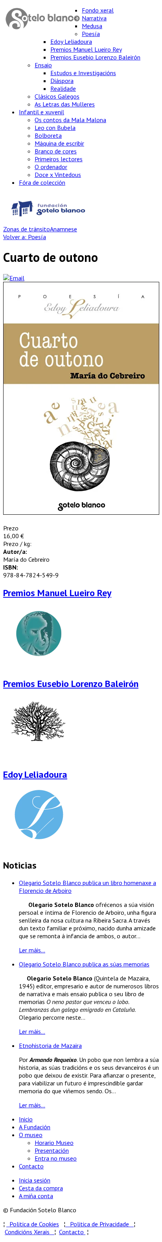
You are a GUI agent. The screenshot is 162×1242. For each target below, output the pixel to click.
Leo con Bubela (55, 128)
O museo (30, 1135)
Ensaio (43, 65)
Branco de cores (56, 151)
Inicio (26, 1119)
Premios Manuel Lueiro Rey (86, 49)
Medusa (92, 26)
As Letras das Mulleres (65, 104)
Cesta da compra (41, 1188)
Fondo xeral (98, 10)
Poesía (91, 34)
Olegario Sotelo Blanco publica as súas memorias (84, 964)
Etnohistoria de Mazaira (50, 1045)
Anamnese (63, 229)
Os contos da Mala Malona (70, 120)
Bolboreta (48, 135)
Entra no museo (56, 1158)
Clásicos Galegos (57, 96)
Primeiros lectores (59, 159)
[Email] (13, 278)
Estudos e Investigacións (83, 73)
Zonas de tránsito (26, 229)
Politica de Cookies (32, 1224)
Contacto (31, 1166)
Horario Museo (54, 1142)
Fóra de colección (42, 182)
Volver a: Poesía (24, 237)
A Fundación (34, 1127)
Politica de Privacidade (102, 1224)
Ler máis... (32, 950)
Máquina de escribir (59, 143)
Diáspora (62, 81)
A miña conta (36, 1196)
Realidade (63, 88)
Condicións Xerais (27, 1232)
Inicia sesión (34, 1180)
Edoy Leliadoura (71, 41)
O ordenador (51, 167)
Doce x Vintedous (58, 174)
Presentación (52, 1150)
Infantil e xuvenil (41, 112)
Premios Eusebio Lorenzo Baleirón (95, 57)
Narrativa (94, 18)
